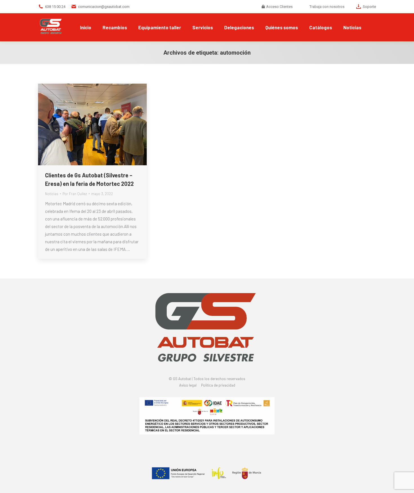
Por (75, 193)
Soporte (369, 7)
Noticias (51, 193)
